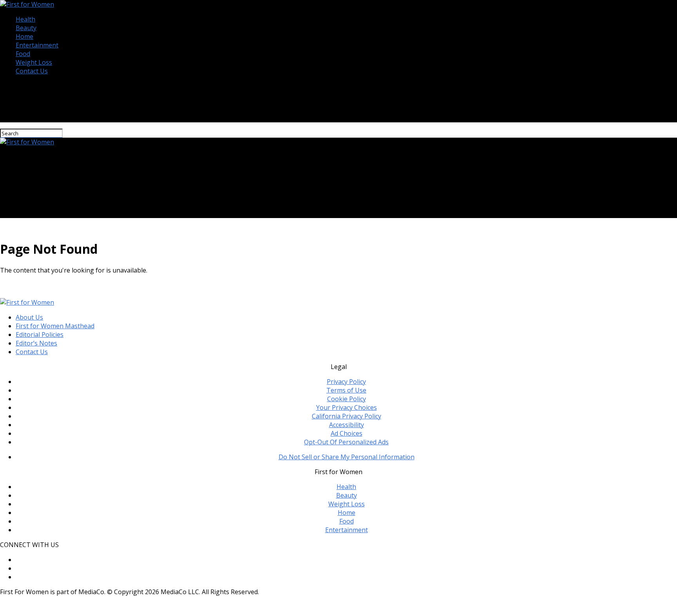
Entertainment (37, 45)
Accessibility (346, 424)
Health (25, 19)
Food (23, 53)
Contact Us (32, 71)
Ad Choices (346, 433)
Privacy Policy (346, 381)
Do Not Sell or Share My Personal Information (347, 457)
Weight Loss (34, 62)
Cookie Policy (346, 399)
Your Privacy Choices (346, 407)
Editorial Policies (39, 334)
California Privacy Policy (346, 416)
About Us (29, 317)
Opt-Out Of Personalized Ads (346, 442)
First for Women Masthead (55, 326)
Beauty (26, 28)
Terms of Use (346, 390)
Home (24, 36)
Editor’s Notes (36, 343)
